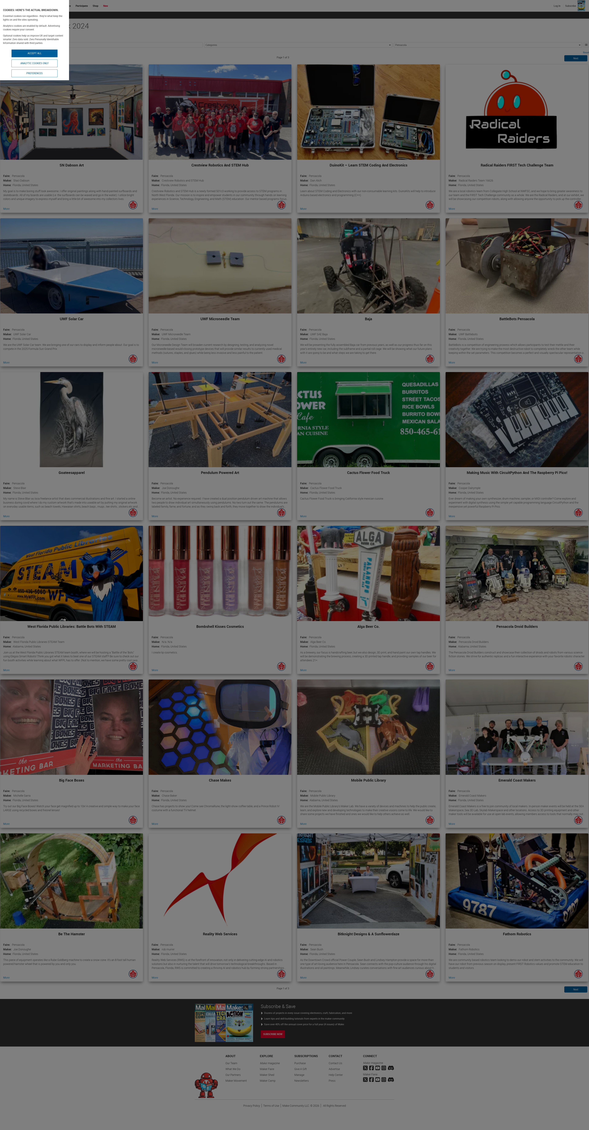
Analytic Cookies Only (34, 63)
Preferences (34, 73)
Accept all (35, 53)
